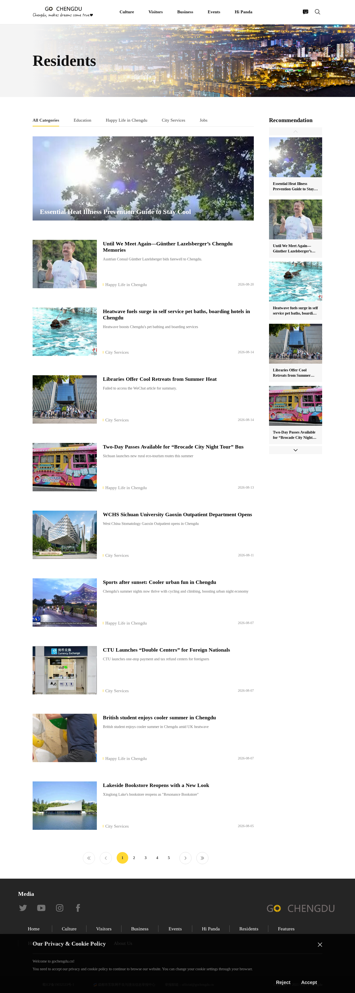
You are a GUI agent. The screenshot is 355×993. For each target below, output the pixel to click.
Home (34, 928)
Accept (309, 982)
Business (185, 11)
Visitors (156, 11)
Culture (127, 11)
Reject (283, 982)
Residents (248, 928)
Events (214, 11)
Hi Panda (243, 11)
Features (286, 928)
